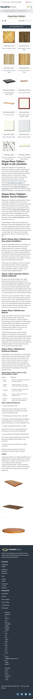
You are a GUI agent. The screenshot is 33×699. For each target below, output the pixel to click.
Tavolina (6, 11)
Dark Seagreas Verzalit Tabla (24, 49)
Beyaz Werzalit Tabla (9, 137)
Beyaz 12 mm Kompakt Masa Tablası (24, 158)
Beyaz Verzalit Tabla (24, 137)
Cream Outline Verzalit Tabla (8, 71)
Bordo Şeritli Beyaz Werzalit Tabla (24, 115)
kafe (13, 208)
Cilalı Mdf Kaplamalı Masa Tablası (8, 93)
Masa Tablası (12, 11)
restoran (9, 208)
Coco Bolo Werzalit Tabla (24, 71)
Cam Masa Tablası (9, 115)
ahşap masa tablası (20, 187)
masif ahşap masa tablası (14, 183)
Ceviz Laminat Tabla (24, 93)
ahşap (13, 301)
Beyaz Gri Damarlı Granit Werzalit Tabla (9, 158)
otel (18, 208)
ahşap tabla (5, 188)
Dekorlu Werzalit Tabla (9, 48)
